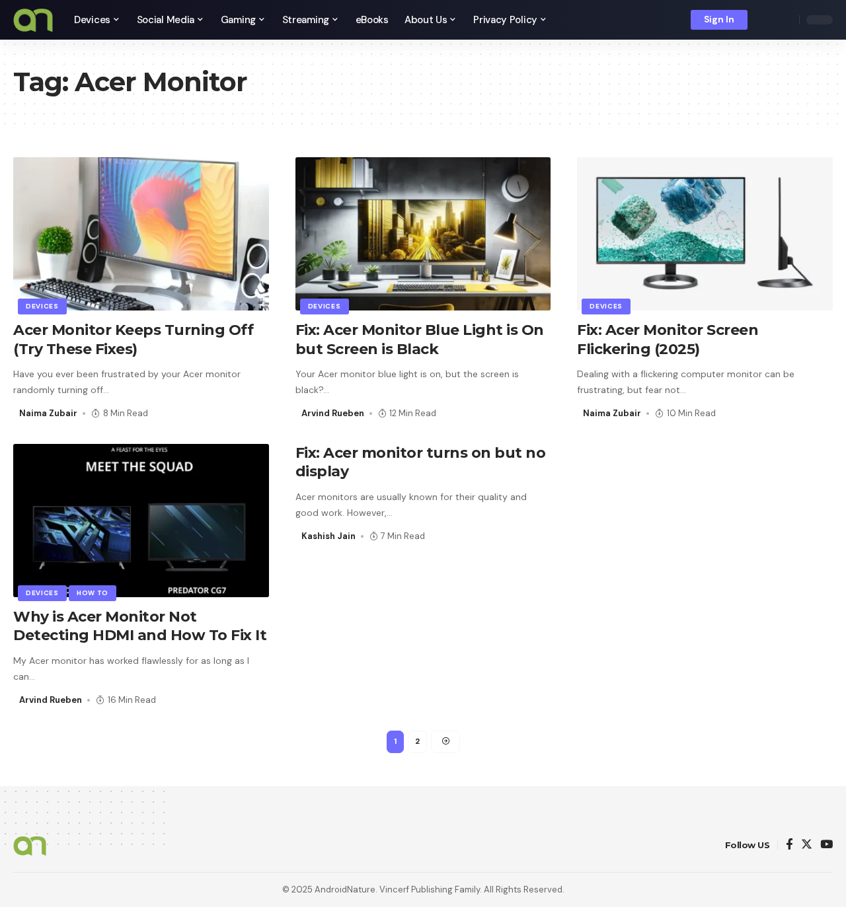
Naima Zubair (48, 413)
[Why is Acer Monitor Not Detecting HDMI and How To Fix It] (141, 520)
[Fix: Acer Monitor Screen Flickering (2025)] (705, 233)
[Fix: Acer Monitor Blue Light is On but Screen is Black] (423, 233)
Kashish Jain (328, 536)
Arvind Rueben (332, 413)
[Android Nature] (33, 20)
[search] (785, 19)
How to (92, 593)
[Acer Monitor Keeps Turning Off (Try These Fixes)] (141, 233)
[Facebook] (789, 845)
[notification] (767, 20)
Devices (42, 306)
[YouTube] (826, 845)
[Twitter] (806, 845)
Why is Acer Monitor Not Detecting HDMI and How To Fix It (139, 626)
